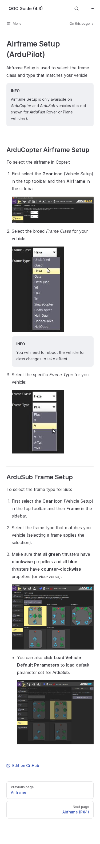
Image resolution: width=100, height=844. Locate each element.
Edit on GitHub (25, 765)
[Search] (76, 8)
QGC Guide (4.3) (26, 8)
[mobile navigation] (91, 8)
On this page (80, 24)
